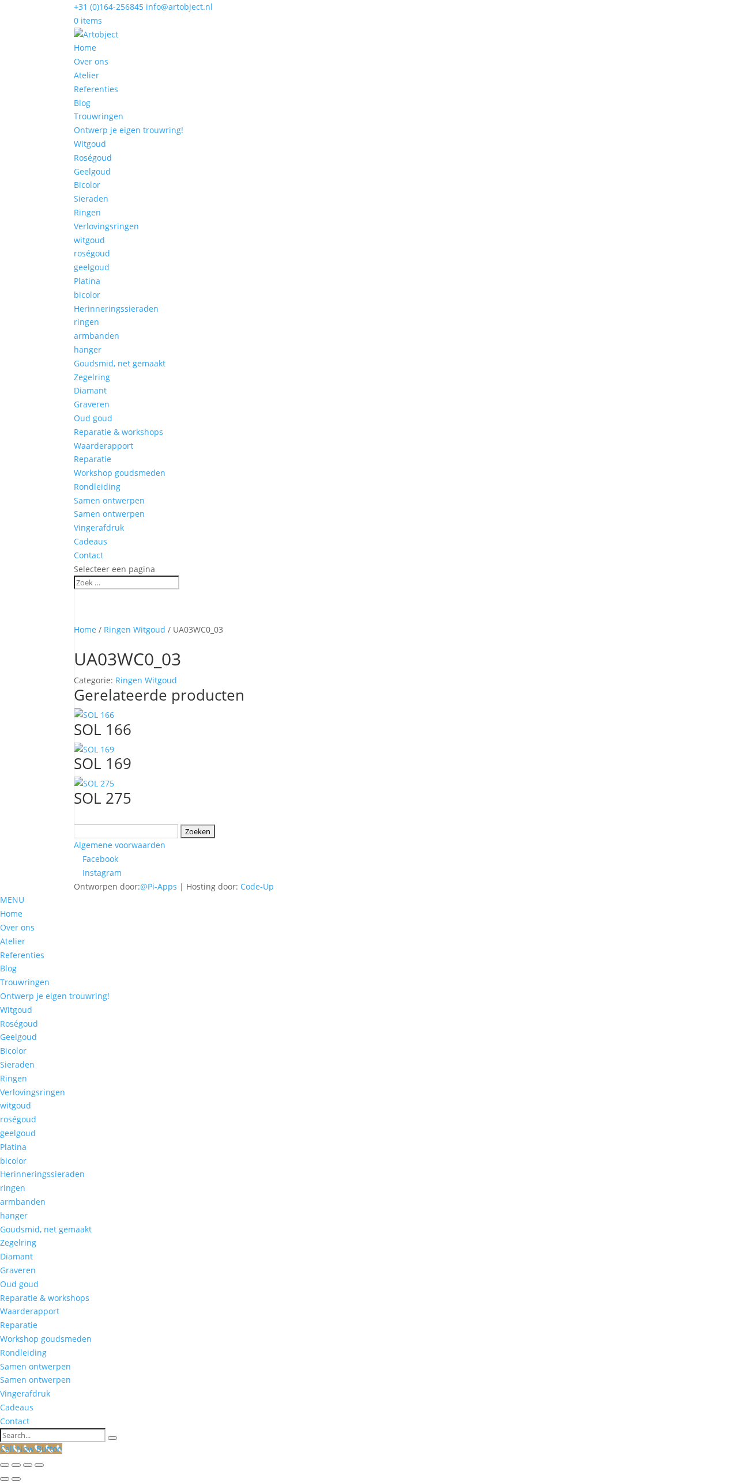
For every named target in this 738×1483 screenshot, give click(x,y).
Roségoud (93, 157)
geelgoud (92, 267)
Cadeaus (90, 541)
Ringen (87, 212)
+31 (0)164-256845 (109, 6)
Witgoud (90, 143)
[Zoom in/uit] (4, 1465)
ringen (86, 321)
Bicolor (87, 184)
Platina (87, 280)
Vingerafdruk (99, 527)
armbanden (96, 335)
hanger (87, 349)
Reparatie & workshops (118, 431)
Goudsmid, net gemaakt (119, 363)
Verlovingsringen (106, 226)
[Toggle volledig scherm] (16, 1465)
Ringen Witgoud (134, 629)
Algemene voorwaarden (119, 844)
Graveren (92, 404)
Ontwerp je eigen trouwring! (128, 129)
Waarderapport (103, 445)
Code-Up (257, 886)
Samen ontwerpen (109, 500)
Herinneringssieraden (116, 308)
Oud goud (93, 418)
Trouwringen (98, 116)
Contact (88, 555)
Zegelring (92, 377)
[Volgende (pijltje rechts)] (16, 1479)
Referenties (96, 89)
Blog (82, 102)
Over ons (91, 61)
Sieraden (91, 198)
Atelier (86, 75)
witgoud (89, 239)
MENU (12, 899)
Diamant (90, 390)
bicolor (87, 294)
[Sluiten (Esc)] (39, 1465)
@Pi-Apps (158, 886)
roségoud (92, 253)
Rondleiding (97, 486)
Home (85, 47)
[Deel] (27, 1465)
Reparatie (92, 458)
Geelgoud (92, 171)
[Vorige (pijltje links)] (4, 1479)
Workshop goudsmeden (119, 472)
